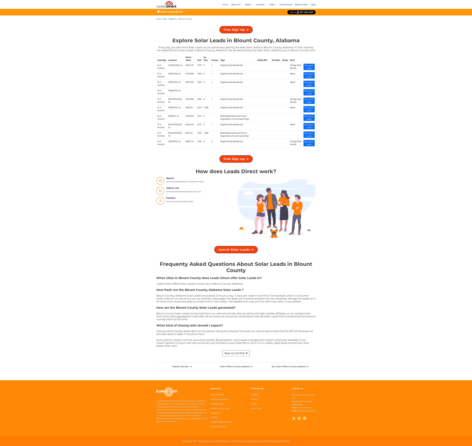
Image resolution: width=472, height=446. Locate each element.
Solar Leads (161, 19)
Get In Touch (256, 408)
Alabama (173, 19)
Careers (254, 404)
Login (313, 4)
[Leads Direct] (166, 4)
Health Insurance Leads (220, 408)
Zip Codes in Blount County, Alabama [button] (289, 366)
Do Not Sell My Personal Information (275, 441)
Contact (170, 198)
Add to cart (172, 188)
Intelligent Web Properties (221, 422)
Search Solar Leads (234, 249)
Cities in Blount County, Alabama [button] (235, 366)
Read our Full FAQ (235, 353)
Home (225, 4)
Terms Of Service (238, 441)
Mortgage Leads (217, 404)
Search (170, 178)
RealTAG (213, 417)
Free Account (285, 4)
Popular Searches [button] (180, 366)
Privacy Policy (252, 441)
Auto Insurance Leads (219, 399)
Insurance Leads (217, 394)
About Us (254, 399)
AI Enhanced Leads (218, 426)
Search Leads (301, 4)
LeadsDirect (215, 413)
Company (255, 394)
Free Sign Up (235, 29)
